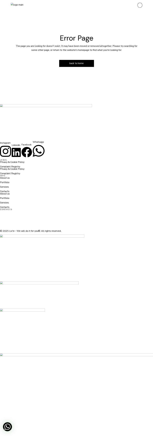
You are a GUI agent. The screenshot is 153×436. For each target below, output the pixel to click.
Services (4, 187)
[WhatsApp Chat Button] (7, 426)
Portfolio (4, 182)
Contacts (4, 191)
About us (5, 178)
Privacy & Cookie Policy (12, 162)
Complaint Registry (10, 166)
